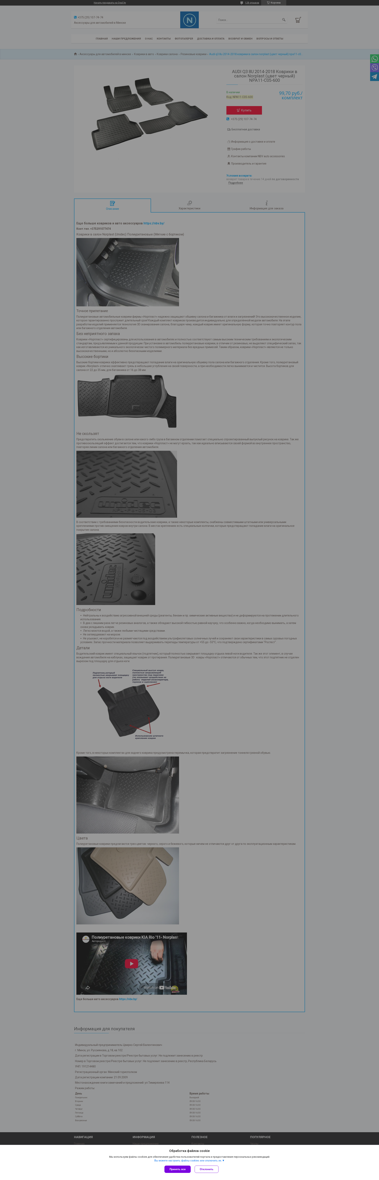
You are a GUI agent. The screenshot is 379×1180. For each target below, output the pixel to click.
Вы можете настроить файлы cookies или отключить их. (188, 1160)
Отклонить (206, 1169)
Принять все (178, 1169)
